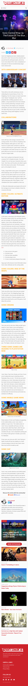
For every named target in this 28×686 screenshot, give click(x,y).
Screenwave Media (7, 682)
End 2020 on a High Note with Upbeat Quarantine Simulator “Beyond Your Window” (12, 633)
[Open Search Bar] (26, 8)
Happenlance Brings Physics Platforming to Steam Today (13, 587)
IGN (2, 248)
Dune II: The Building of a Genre (10, 565)
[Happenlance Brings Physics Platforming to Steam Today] (14, 581)
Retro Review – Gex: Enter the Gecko (11, 610)
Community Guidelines (8, 665)
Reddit (11, 495)
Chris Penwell (10, 48)
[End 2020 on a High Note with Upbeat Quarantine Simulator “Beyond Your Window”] (14, 626)
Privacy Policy (6, 669)
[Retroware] (14, 3)
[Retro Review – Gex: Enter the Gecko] (14, 605)
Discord (17, 495)
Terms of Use (6, 667)
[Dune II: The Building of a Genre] (14, 560)
